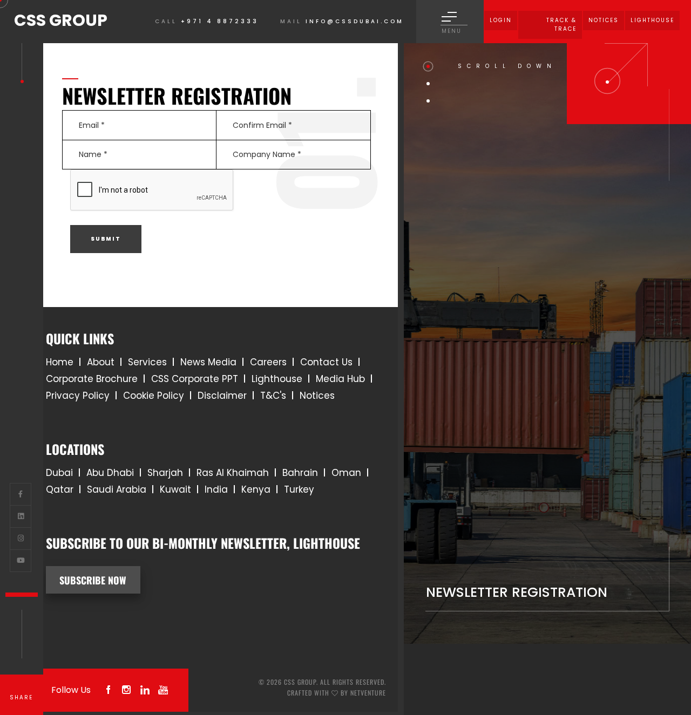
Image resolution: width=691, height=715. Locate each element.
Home (59, 362)
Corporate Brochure (92, 378)
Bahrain (300, 472)
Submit (106, 239)
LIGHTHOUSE (652, 20)
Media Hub (340, 378)
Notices (603, 20)
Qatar (59, 489)
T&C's (273, 395)
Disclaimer (222, 395)
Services (147, 362)
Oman (346, 472)
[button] (428, 66)
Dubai (59, 472)
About (100, 362)
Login (501, 20)
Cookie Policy (153, 395)
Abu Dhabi (110, 472)
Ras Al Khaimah (233, 472)
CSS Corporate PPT (194, 378)
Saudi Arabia (116, 489)
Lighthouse (277, 378)
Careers (268, 362)
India (216, 489)
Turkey (299, 489)
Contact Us (326, 362)
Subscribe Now (92, 580)
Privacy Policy (78, 395)
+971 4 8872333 (220, 21)
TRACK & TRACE (561, 24)
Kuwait (175, 489)
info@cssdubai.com (355, 21)
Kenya (255, 489)
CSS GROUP (60, 20)
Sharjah (165, 472)
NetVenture (368, 692)
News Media (208, 362)
